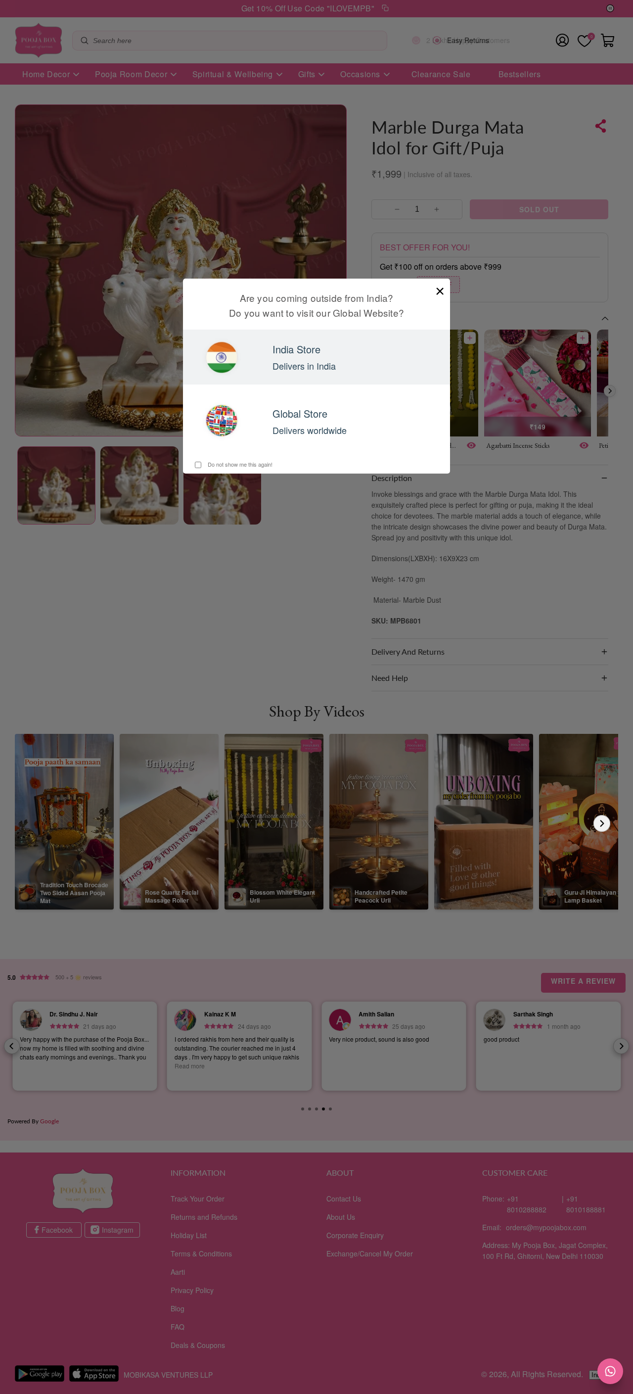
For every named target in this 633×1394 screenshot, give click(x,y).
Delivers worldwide (309, 430)
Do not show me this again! (239, 464)
